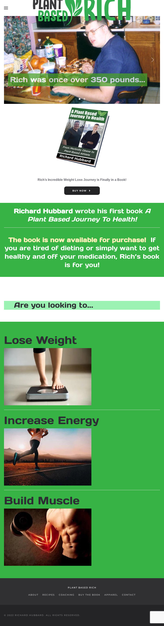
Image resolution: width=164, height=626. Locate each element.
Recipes (48, 594)
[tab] (80, 99)
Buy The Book (89, 594)
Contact (129, 594)
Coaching (66, 594)
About (33, 594)
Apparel (111, 594)
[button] (6, 8)
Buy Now (79, 190)
